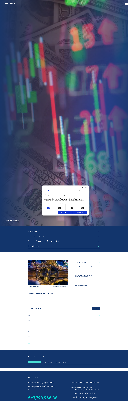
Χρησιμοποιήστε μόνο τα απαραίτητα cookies (65, 212)
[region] (64, 326)
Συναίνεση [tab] (50, 190)
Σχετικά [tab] (80, 190)
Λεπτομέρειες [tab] (65, 190)
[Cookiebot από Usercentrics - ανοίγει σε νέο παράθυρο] (82, 187)
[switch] (59, 208)
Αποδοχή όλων (80, 212)
